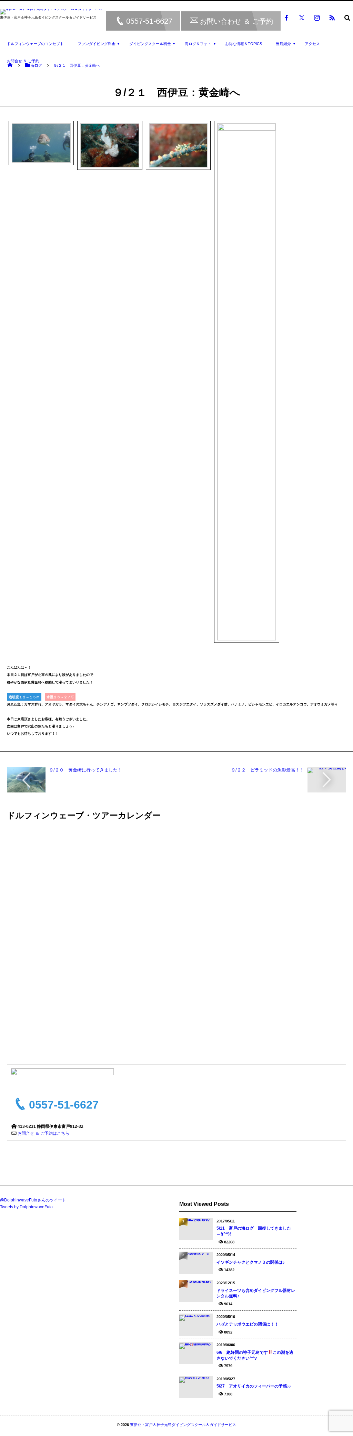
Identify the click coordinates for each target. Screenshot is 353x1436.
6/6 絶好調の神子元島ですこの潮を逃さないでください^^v (254, 1355)
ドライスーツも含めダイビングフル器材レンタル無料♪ (255, 1293)
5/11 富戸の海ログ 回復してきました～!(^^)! (253, 1231)
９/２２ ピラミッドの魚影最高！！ (267, 770)
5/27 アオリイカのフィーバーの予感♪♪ (253, 1386)
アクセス (312, 44)
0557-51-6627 (149, 21)
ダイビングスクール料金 (150, 44)
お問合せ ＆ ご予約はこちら (43, 1133)
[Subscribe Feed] (332, 17)
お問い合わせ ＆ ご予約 (236, 21)
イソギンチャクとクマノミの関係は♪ (250, 1262)
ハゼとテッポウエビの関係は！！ (247, 1324)
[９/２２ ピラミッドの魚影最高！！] (326, 770)
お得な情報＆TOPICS (243, 44)
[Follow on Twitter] (301, 17)
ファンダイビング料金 (96, 44)
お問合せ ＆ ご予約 (23, 61)
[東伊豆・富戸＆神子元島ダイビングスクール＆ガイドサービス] (51, 12)
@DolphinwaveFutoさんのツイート (33, 1200)
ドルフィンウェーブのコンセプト (35, 44)
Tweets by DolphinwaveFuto (26, 1207)
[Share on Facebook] (286, 17)
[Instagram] (317, 17)
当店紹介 (283, 44)
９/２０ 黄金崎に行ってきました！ (85, 770)
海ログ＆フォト (198, 44)
